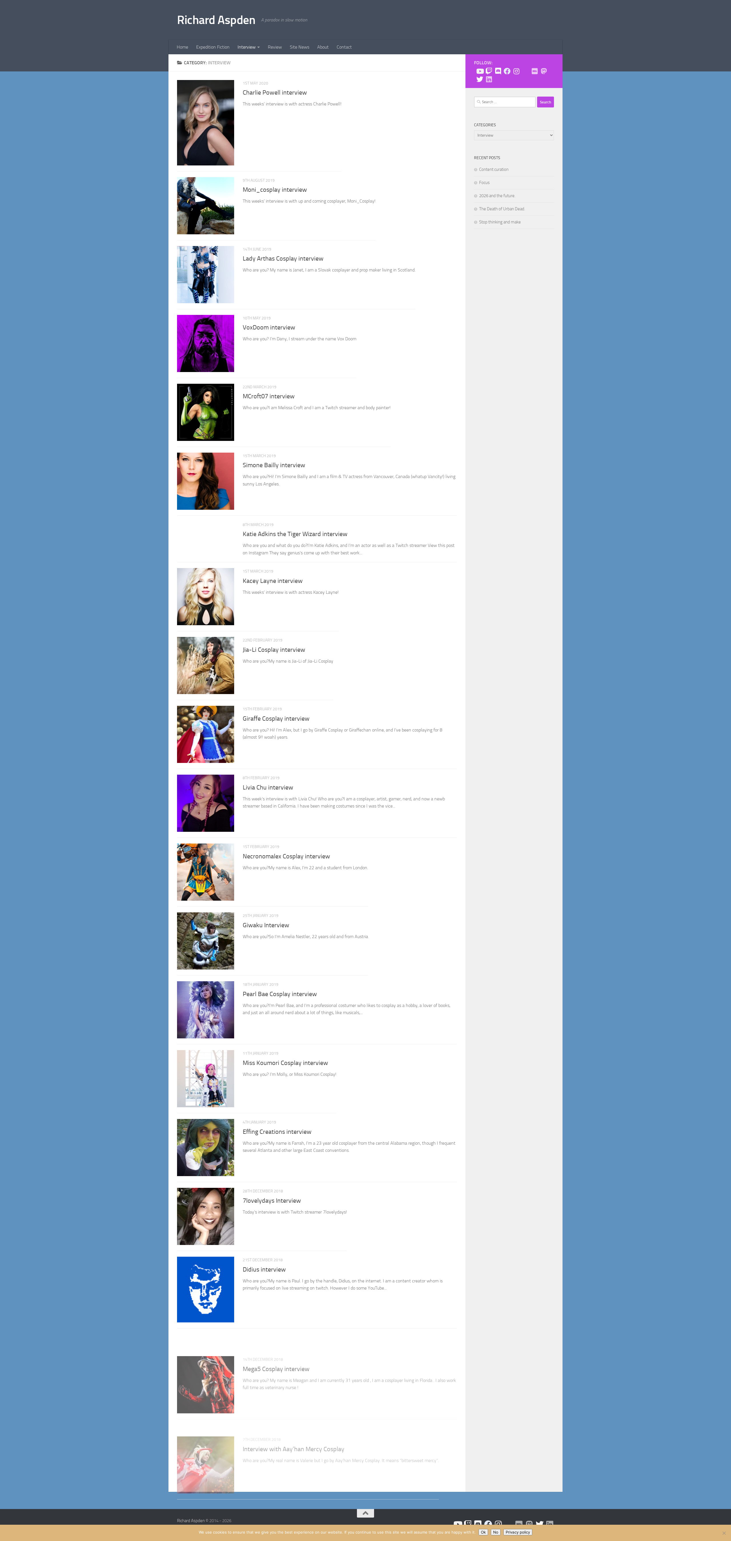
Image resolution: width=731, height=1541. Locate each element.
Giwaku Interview (266, 925)
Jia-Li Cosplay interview (274, 649)
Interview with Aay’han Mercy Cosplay (293, 1416)
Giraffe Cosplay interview (276, 718)
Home (182, 47)
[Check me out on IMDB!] (534, 71)
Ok (483, 1532)
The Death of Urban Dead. (502, 208)
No (495, 1532)
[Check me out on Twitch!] (488, 71)
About (323, 47)
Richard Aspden (216, 20)
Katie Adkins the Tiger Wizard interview (295, 534)
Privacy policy (518, 1532)
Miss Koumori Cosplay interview (285, 1063)
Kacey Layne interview (273, 581)
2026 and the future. (497, 195)
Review (275, 47)
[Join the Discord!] (498, 71)
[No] (724, 1533)
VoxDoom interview (269, 327)
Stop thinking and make (500, 222)
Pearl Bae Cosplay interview (280, 994)
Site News (299, 47)
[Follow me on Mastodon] (543, 71)
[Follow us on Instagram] (516, 71)
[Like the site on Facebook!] (507, 71)
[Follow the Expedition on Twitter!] (479, 79)
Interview (247, 47)
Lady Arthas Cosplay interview (283, 258)
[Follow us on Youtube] (479, 71)
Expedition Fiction (213, 47)
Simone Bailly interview (274, 465)
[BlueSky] (525, 71)
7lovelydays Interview (272, 1200)
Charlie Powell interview (275, 92)
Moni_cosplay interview (275, 189)
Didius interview (264, 1269)
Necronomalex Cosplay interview (286, 856)
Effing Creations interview (277, 1132)
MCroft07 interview (269, 396)
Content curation (494, 169)
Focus (484, 182)
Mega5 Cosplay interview (276, 1347)
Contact (344, 47)
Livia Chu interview (268, 787)
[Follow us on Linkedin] (488, 79)
